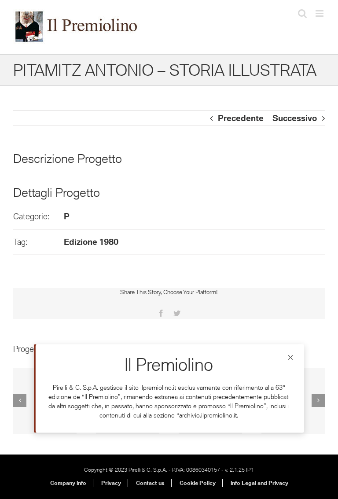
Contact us (150, 483)
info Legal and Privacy (259, 483)
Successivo (294, 118)
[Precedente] (19, 400)
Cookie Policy (198, 483)
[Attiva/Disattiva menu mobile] (320, 13)
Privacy (111, 483)
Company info (68, 483)
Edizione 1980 (91, 242)
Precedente (241, 118)
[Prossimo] (318, 400)
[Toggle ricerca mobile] (302, 13)
